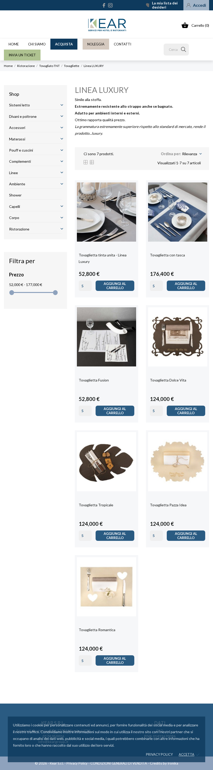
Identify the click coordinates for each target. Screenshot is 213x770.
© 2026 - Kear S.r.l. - (50, 763)
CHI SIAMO (37, 44)
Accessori (17, 127)
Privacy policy (159, 754)
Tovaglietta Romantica (97, 630)
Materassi (17, 139)
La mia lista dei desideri (165, 5)
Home (14, 44)
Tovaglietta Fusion (94, 380)
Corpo (14, 217)
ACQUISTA (64, 44)
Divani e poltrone (23, 116)
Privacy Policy (77, 763)
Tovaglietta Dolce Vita (168, 380)
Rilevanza (191, 154)
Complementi (20, 161)
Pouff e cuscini (21, 150)
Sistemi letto (19, 105)
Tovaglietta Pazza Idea (168, 505)
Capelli (14, 206)
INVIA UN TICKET (22, 55)
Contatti (122, 44)
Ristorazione (19, 229)
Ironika (173, 763)
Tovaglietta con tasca (167, 255)
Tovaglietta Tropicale (96, 505)
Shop (14, 94)
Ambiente (17, 184)
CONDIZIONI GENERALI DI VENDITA (118, 763)
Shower (15, 195)
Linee (13, 173)
